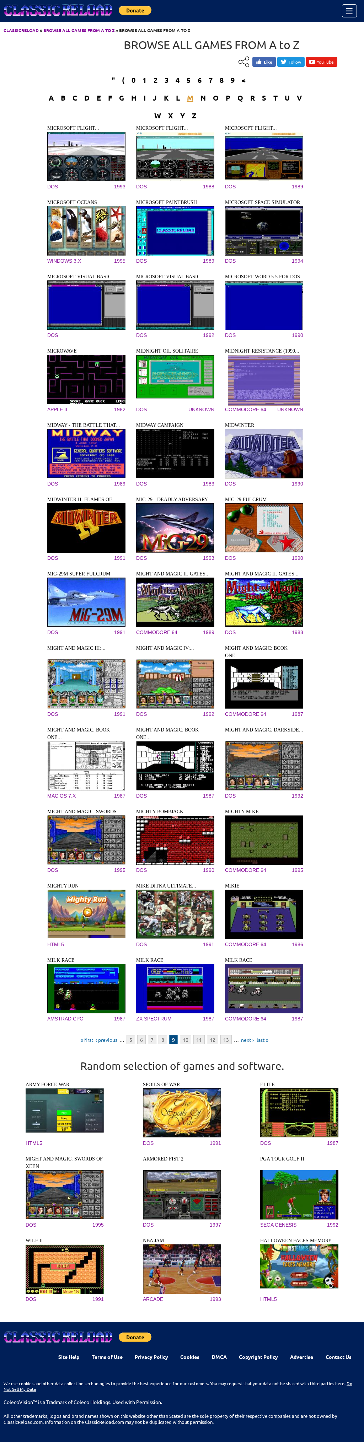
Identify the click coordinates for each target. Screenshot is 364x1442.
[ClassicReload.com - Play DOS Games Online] (57, 17)
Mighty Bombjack (159, 811)
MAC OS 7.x (61, 796)
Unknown (201, 409)
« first (87, 1039)
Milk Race (61, 960)
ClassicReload (21, 30)
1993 (119, 186)
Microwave (62, 351)
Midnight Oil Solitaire (167, 351)
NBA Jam (153, 1240)
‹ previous (106, 1039)
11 (199, 1039)
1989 (297, 186)
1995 (119, 261)
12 (212, 1039)
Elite (267, 1084)
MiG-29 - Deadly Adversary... (174, 499)
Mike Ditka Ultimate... (166, 886)
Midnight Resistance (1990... (262, 351)
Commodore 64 (245, 409)
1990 (297, 335)
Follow (295, 62)
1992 (208, 335)
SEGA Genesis (278, 1225)
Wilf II (34, 1240)
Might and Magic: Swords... (84, 811)
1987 (297, 714)
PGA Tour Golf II (282, 1159)
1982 (119, 409)
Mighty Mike (242, 811)
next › (247, 1039)
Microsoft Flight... (73, 128)
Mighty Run (63, 886)
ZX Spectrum (154, 1019)
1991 (119, 558)
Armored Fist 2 (163, 1159)
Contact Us (339, 1356)
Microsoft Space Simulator (262, 202)
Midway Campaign (159, 425)
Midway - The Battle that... (83, 425)
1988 (208, 186)
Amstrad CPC (65, 1019)
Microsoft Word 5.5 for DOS (262, 276)
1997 (215, 1225)
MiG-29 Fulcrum (246, 499)
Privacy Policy (151, 1356)
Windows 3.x (64, 261)
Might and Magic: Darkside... (264, 730)
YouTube (325, 62)
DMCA (219, 1356)
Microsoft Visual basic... (81, 276)
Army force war (47, 1084)
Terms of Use (107, 1356)
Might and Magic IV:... (165, 648)
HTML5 (55, 944)
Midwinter (239, 425)
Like (268, 62)
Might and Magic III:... (76, 648)
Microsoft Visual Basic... (170, 276)
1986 (297, 944)
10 (185, 1039)
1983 (208, 484)
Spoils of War (161, 1084)
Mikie (232, 886)
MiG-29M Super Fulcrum (78, 574)
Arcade (153, 1299)
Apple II (57, 409)
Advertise (301, 1356)
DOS (52, 186)
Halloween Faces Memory (296, 1240)
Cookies (189, 1356)
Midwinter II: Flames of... (81, 499)
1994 (297, 261)
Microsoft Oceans (72, 202)
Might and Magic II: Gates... (173, 574)
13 (226, 1039)
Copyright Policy (258, 1356)
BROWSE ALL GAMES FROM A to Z (78, 30)
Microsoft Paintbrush (166, 202)
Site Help (68, 1356)
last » (262, 1039)
